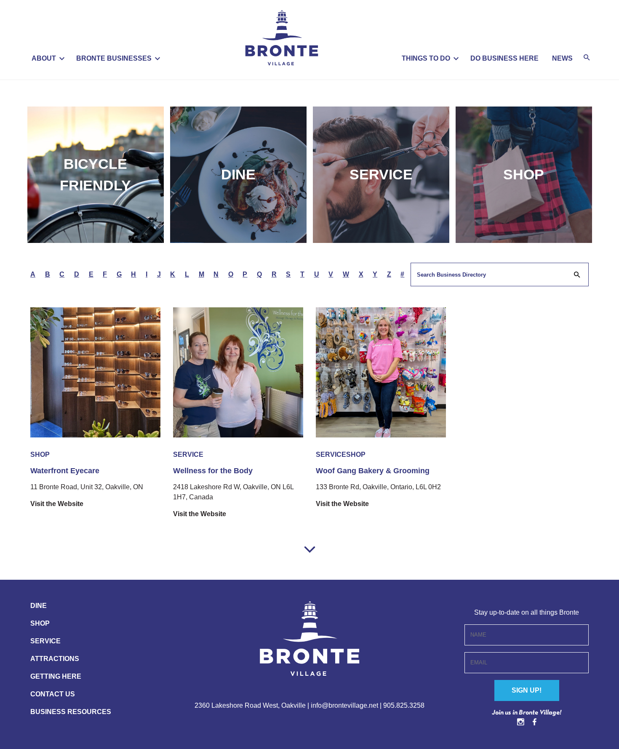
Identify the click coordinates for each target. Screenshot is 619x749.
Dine (238, 174)
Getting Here (55, 676)
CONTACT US (52, 694)
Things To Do (426, 58)
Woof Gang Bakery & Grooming (373, 470)
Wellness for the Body (213, 470)
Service (381, 174)
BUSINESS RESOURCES (70, 711)
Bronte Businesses (114, 58)
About (44, 58)
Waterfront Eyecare (64, 470)
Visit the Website (56, 503)
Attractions (54, 658)
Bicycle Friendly (95, 174)
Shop (523, 174)
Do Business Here (504, 58)
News (562, 58)
